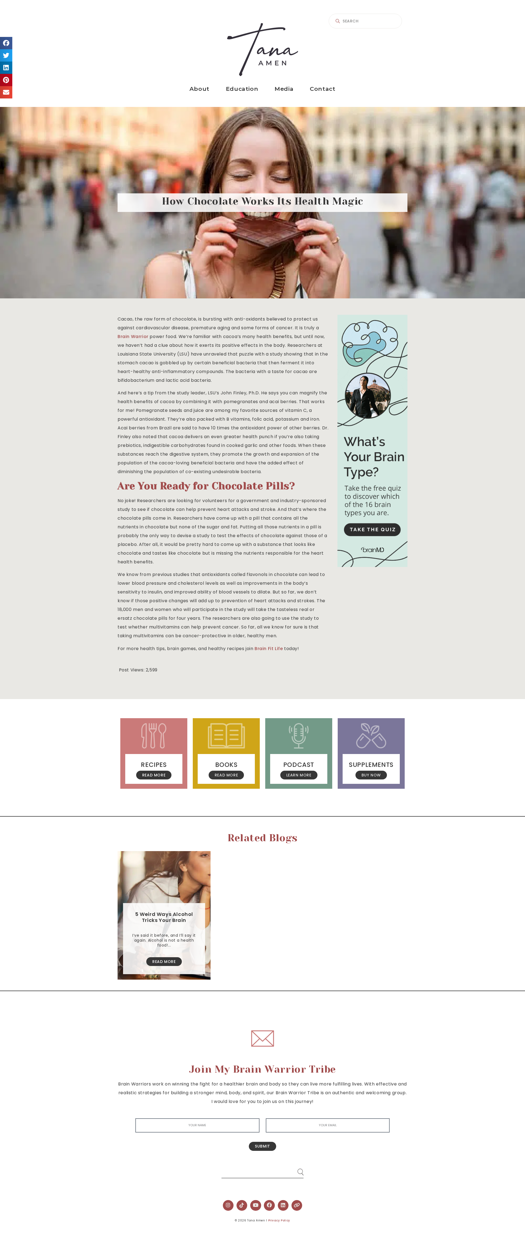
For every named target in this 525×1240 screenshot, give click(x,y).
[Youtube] (255, 1205)
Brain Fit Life (269, 648)
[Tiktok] (242, 1205)
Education (242, 88)
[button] (6, 43)
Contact (322, 88)
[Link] (296, 1205)
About (199, 88)
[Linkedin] (283, 1205)
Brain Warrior (133, 336)
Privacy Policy (279, 1220)
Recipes (154, 764)
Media (284, 88)
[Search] (295, 1170)
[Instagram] (228, 1205)
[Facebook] (269, 1205)
